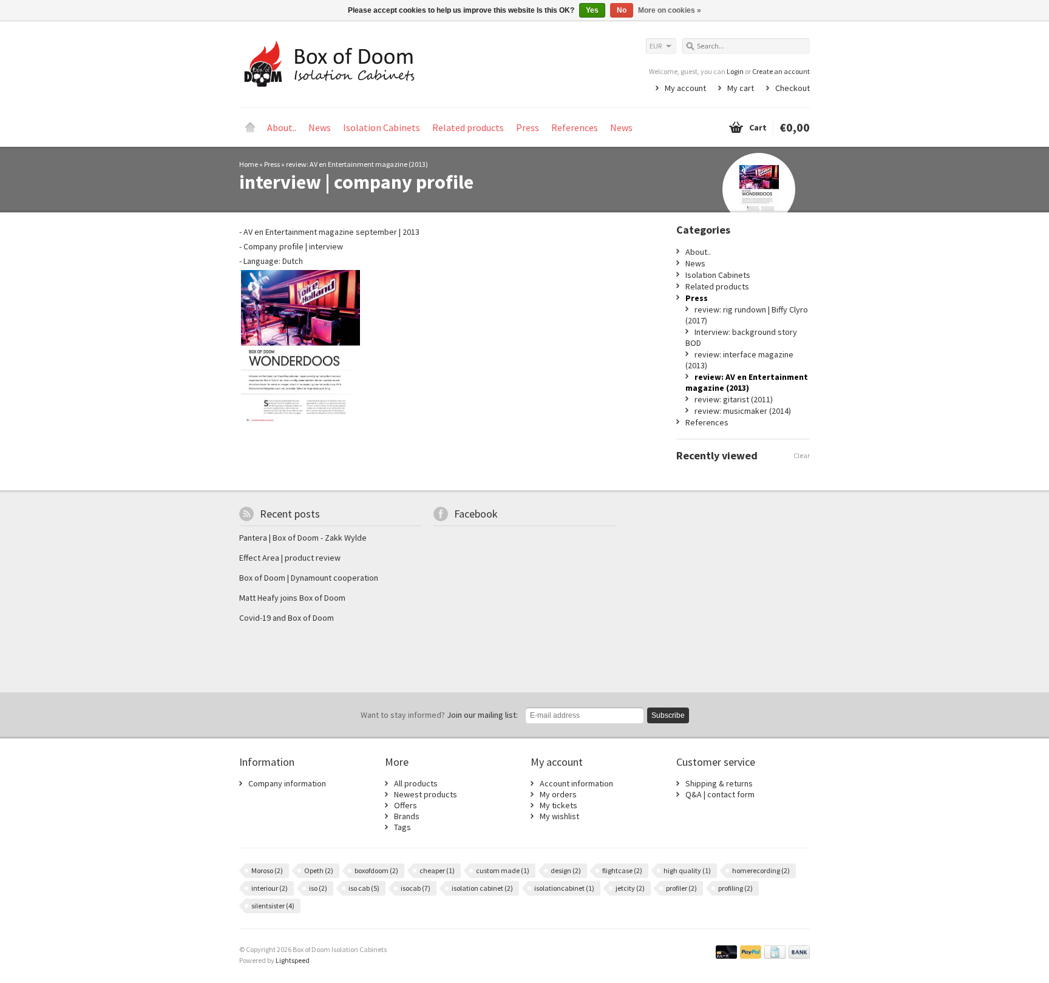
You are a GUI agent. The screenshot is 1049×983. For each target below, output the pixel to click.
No (621, 10)
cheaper (437, 870)
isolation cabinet (482, 888)
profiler (681, 888)
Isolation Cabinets (381, 127)
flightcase (622, 870)
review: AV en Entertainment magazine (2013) (357, 164)
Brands (406, 816)
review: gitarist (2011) (733, 399)
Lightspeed (293, 960)
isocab (415, 888)
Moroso (267, 870)
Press (527, 127)
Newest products (425, 794)
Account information (576, 783)
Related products (468, 127)
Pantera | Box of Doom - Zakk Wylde (303, 537)
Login (735, 71)
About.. (281, 127)
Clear (801, 455)
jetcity (630, 888)
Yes (592, 10)
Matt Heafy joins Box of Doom (292, 597)
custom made (502, 870)
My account (685, 88)
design (566, 870)
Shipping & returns (719, 783)
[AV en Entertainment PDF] (300, 421)
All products (416, 783)
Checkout (792, 88)
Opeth (318, 870)
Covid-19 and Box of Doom (286, 617)
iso (318, 888)
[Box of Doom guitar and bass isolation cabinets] (381, 63)
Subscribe (668, 715)
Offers (405, 805)
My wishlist (559, 816)
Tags (402, 827)
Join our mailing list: (439, 714)
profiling (735, 888)
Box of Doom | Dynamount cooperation (308, 577)
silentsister (272, 905)
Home (250, 127)
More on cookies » (669, 10)
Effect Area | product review (290, 557)
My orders (558, 794)
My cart (740, 88)
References (574, 127)
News (319, 127)
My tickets (558, 805)
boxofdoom (376, 870)
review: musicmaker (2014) (742, 410)
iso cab (363, 888)
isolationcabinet (564, 888)
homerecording (761, 870)
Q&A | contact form (720, 794)
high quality (687, 870)
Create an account (781, 71)
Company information (287, 783)
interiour (269, 888)
